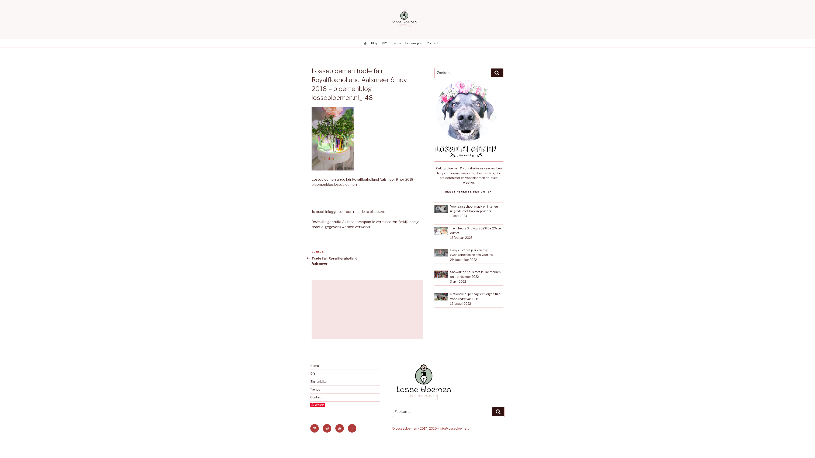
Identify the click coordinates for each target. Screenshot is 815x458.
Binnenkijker (414, 43)
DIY (384, 43)
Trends (396, 43)
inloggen (332, 212)
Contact (432, 43)
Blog (374, 43)
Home (314, 365)
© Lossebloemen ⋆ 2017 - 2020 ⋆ (416, 428)
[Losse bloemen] (365, 43)
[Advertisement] (367, 309)
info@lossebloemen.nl (455, 428)
